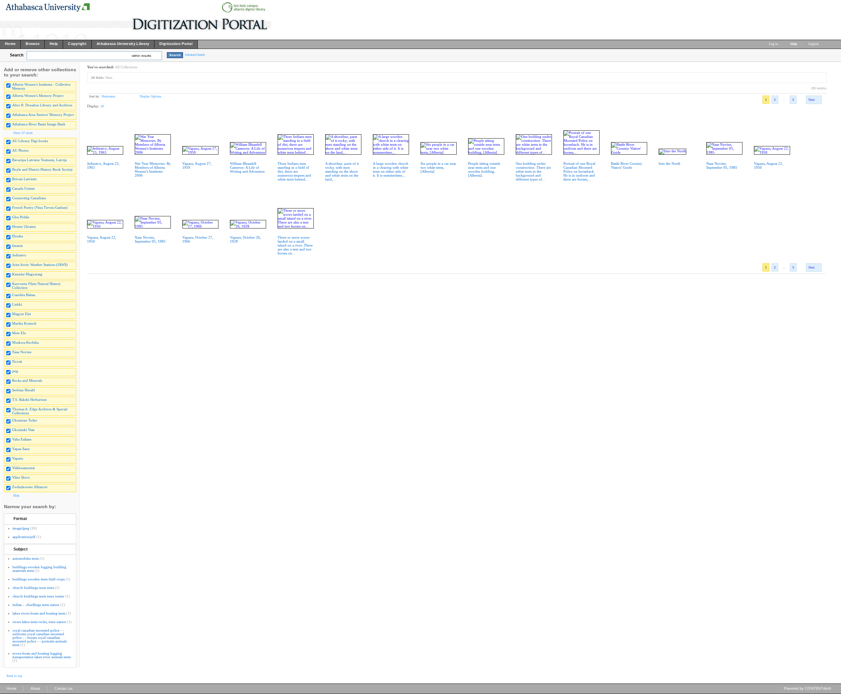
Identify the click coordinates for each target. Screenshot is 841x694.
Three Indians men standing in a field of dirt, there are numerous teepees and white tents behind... (294, 171)
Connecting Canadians (29, 198)
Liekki (17, 304)
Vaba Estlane (22, 439)
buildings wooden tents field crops (38, 579)
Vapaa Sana (21, 449)
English (814, 44)
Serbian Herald (23, 390)
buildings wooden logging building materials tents (39, 569)
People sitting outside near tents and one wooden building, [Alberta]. (484, 169)
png (15, 371)
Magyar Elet (21, 314)
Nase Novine (22, 352)
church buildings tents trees (33, 588)
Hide (16, 495)
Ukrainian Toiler (24, 420)
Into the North (669, 163)
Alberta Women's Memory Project (37, 96)
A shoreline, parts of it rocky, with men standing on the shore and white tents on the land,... (342, 171)
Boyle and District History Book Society (42, 169)
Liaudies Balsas (23, 295)
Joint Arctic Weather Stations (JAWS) (40, 265)
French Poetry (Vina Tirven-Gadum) (40, 207)
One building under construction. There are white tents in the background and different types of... (533, 171)
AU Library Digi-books (30, 141)
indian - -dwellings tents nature (35, 605)
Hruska (17, 236)
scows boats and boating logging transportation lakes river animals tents (41, 655)
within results (141, 55)
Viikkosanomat (23, 468)
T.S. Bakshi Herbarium (29, 399)
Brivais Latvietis (24, 179)
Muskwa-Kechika (25, 342)
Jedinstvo (19, 255)
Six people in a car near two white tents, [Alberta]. (438, 167)
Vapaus (17, 458)
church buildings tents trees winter (38, 596)
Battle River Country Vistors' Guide (626, 165)
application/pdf (23, 537)
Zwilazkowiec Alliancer (30, 487)
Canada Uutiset (23, 188)
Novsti (17, 361)
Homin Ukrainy (24, 226)
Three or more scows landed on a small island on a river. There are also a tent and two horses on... (295, 245)
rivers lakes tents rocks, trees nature (39, 622)
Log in (773, 44)
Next (811, 99)
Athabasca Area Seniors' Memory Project (43, 115)
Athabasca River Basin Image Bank (38, 124)
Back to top (14, 676)
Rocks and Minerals (27, 380)
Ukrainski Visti (23, 430)
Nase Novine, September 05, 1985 (721, 165)
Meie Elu (19, 333)
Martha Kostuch (24, 323)
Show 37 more (23, 133)
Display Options (150, 96)
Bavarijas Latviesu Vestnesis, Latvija (39, 160)
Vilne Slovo (21, 477)
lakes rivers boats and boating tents (38, 613)
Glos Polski (20, 217)
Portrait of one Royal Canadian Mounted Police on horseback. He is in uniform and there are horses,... (579, 171)
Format (20, 518)
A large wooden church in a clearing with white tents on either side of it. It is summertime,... (390, 169)
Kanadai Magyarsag (27, 274)
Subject (20, 549)
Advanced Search (195, 54)
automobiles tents (25, 558)
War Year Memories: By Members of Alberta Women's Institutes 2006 (153, 169)
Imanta (17, 246)
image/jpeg (20, 528)
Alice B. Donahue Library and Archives (42, 105)
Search (16, 55)
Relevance (108, 96)
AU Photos (20, 150)
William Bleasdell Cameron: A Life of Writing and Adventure (247, 167)
